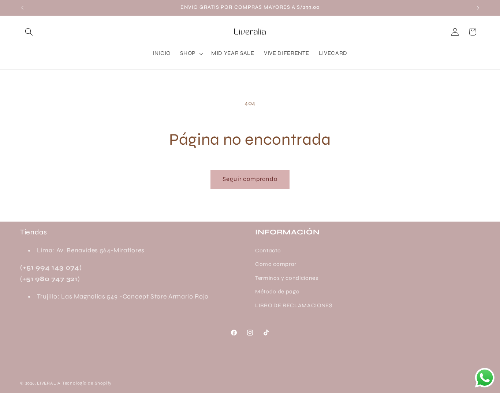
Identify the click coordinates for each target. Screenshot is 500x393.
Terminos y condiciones (286, 278)
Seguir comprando (250, 179)
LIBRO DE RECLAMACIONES (293, 305)
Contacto (268, 250)
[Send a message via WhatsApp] (484, 377)
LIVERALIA (49, 383)
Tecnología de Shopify (87, 383)
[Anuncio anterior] (22, 7)
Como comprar (275, 264)
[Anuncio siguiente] (478, 7)
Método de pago (277, 291)
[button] (29, 32)
